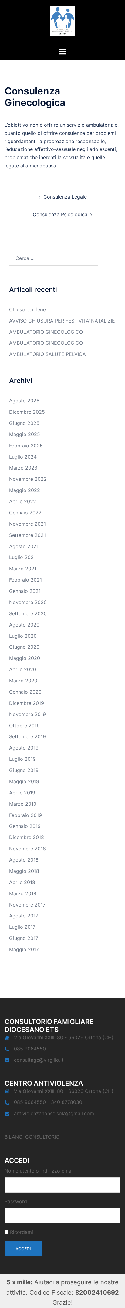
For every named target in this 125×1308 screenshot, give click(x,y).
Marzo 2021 (22, 568)
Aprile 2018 (22, 882)
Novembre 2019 (27, 714)
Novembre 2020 (28, 602)
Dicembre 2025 (27, 412)
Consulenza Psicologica (60, 214)
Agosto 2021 (24, 546)
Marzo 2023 (23, 468)
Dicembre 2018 (26, 837)
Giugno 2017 (23, 938)
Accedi (23, 1248)
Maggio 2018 (24, 871)
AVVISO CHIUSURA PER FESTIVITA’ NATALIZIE (62, 321)
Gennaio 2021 (25, 591)
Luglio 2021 (22, 557)
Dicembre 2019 (26, 703)
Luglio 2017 (22, 927)
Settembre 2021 (27, 535)
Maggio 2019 (24, 781)
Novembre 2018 (27, 848)
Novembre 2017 (27, 905)
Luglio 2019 (22, 759)
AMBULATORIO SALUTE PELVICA (47, 354)
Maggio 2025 (24, 434)
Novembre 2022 (28, 479)
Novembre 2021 (27, 524)
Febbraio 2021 (25, 580)
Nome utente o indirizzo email (39, 1171)
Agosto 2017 (23, 916)
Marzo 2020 (23, 681)
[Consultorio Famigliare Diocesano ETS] (62, 23)
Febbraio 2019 (25, 815)
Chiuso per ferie (27, 309)
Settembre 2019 (27, 736)
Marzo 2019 (22, 804)
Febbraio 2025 (26, 445)
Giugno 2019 (24, 770)
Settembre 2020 (28, 613)
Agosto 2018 (24, 860)
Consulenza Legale (65, 197)
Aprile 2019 (22, 793)
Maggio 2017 (24, 949)
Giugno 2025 (24, 423)
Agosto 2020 (24, 625)
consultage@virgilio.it (38, 1060)
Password (16, 1201)
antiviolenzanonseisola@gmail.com (54, 1113)
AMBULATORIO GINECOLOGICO (46, 332)
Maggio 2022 (24, 490)
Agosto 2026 (24, 401)
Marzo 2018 (22, 893)
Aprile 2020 (22, 669)
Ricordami (21, 1232)
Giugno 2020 (24, 647)
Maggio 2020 (24, 658)
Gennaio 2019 (25, 826)
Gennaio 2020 (25, 692)
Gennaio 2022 (25, 513)
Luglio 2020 (23, 636)
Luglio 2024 (23, 457)
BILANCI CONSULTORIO (32, 1137)
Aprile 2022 (22, 501)
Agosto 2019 (24, 748)
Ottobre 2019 (24, 725)
